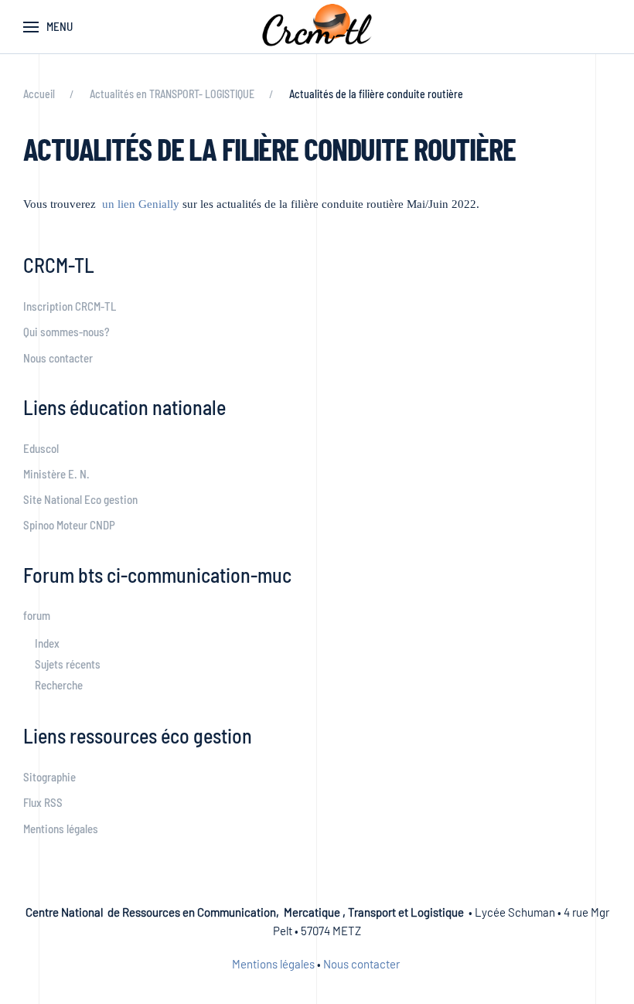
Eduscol (41, 448)
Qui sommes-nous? (66, 332)
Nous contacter (58, 358)
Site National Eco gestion (80, 499)
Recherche (59, 685)
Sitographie (49, 777)
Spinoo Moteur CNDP (69, 525)
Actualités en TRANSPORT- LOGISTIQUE (172, 93)
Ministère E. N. (56, 474)
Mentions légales (60, 829)
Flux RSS (43, 802)
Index (47, 643)
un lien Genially (140, 204)
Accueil (39, 93)
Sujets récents (68, 664)
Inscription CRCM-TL (69, 306)
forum (36, 615)
